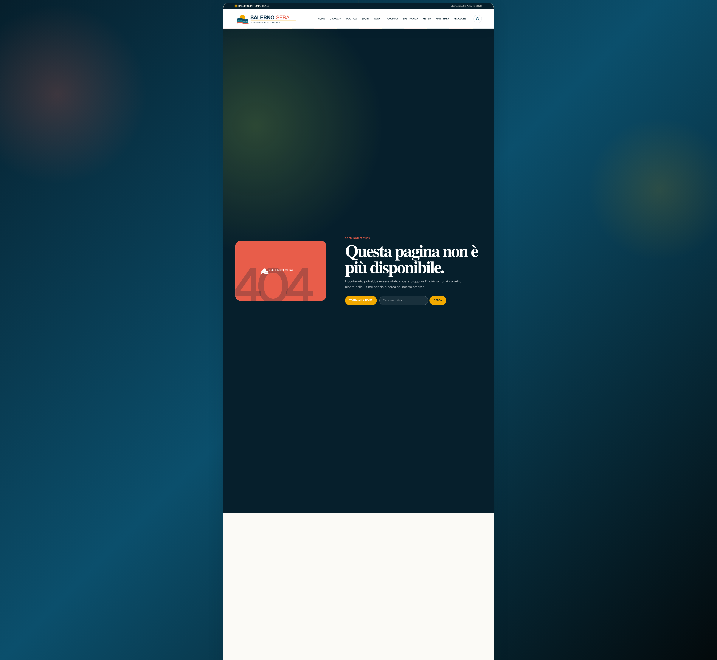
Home (321, 18)
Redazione (460, 18)
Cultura (392, 18)
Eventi (378, 18)
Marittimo (442, 18)
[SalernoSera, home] (274, 19)
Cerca (438, 300)
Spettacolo (410, 18)
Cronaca (335, 18)
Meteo (427, 18)
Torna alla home (361, 300)
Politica (351, 18)
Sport (365, 18)
